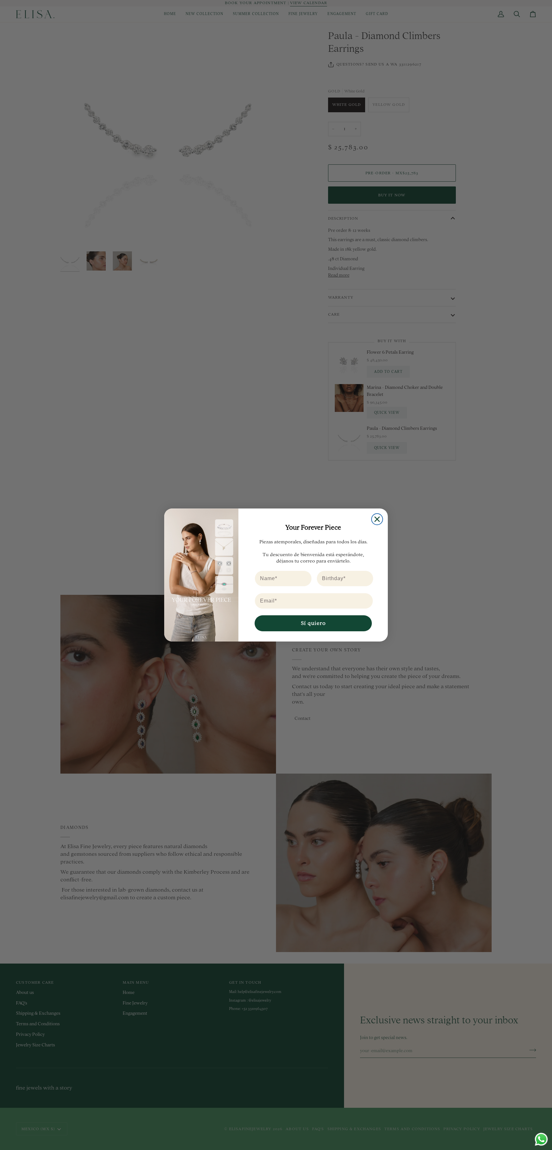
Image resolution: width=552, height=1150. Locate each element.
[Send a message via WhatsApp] (541, 1139)
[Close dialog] (377, 519)
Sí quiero (313, 623)
